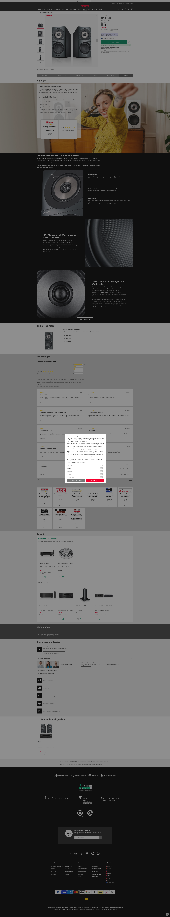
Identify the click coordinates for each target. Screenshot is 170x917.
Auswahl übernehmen (75, 480)
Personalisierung (70, 474)
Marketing (69, 471)
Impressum (82, 462)
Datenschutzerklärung (71, 462)
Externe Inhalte (70, 477)
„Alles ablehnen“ (89, 446)
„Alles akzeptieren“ (94, 451)
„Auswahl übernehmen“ (96, 456)
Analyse (69, 468)
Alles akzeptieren (95, 480)
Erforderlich (69, 465)
